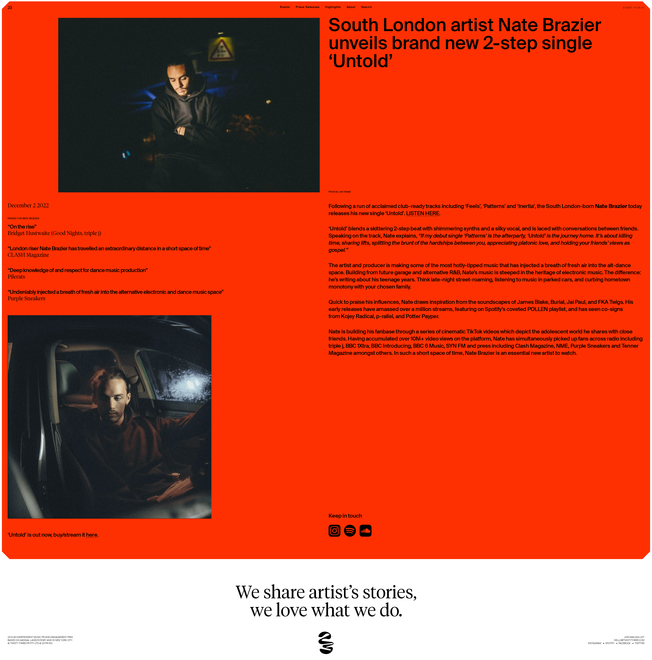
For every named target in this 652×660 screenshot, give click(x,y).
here (91, 535)
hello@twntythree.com (629, 640)
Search (366, 7)
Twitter (639, 643)
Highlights (333, 7)
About (351, 7)
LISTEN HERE (422, 213)
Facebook (625, 643)
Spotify (609, 643)
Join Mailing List (634, 637)
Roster (285, 7)
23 (10, 7)
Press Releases (308, 7)
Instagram (594, 643)
